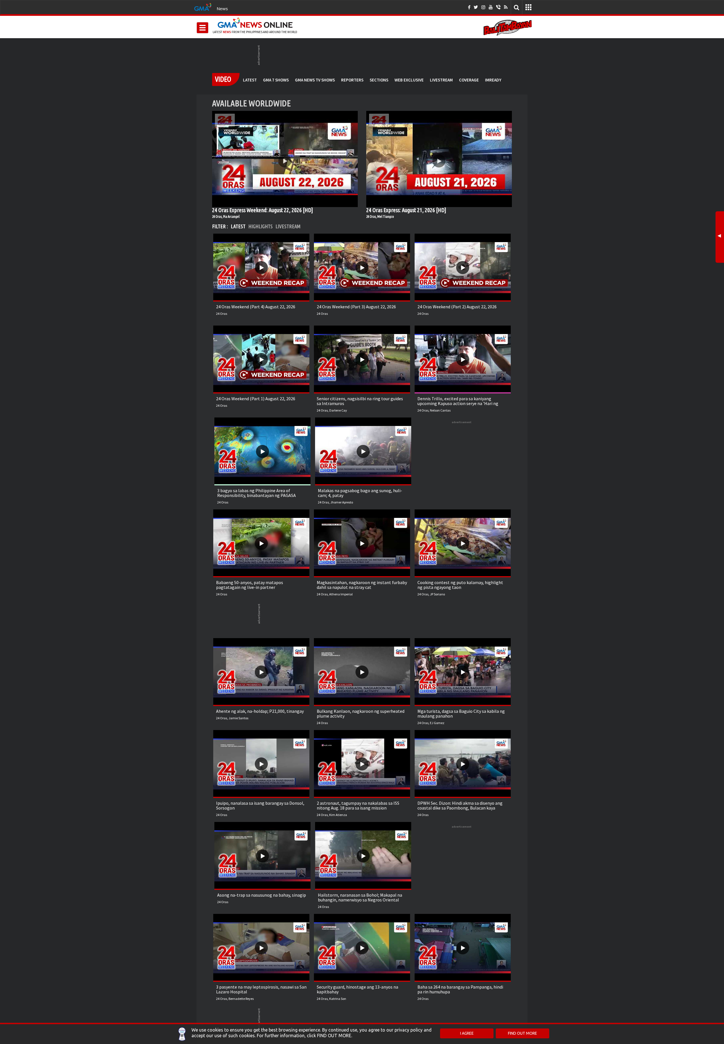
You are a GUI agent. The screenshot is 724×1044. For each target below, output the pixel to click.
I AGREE (467, 1033)
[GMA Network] (202, 6)
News (222, 8)
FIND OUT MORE (522, 1033)
